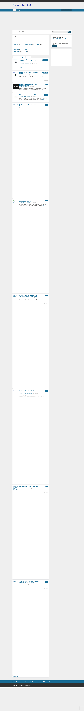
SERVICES (38, 42)
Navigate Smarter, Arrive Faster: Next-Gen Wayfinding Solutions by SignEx (28, 296)
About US (32, 10)
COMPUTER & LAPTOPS (18, 46)
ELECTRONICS (16, 49)
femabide (26, 86)
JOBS (26, 49)
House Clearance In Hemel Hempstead (28, 486)
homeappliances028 (28, 63)
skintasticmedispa (29, 393)
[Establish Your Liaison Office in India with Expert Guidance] (16, 88)
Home (14, 10)
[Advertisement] (42, 20)
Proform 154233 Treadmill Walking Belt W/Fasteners (28, 73)
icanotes (28, 96)
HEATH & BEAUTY (28, 44)
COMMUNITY (16, 44)
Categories (19, 10)
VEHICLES (38, 46)
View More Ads (15, 676)
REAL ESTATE (39, 39)
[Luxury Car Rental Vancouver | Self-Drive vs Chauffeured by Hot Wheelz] (16, 582)
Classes (15, 42)
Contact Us (38, 10)
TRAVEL (38, 44)
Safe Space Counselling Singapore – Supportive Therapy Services (28, 105)
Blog (28, 10)
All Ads (24, 10)
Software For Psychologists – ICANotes (28, 94)
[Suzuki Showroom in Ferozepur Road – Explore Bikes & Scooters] (16, 202)
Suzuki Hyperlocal (27, 202)
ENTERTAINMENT (17, 51)
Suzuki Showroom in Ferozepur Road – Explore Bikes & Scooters (28, 201)
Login (43, 10)
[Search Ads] (69, 32)
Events (26, 39)
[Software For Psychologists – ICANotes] (16, 99)
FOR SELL (27, 42)
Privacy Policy (40, 681)
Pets (26, 51)
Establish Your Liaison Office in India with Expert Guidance (28, 85)
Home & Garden (28, 46)
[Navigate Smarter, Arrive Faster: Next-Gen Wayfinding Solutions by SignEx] (16, 297)
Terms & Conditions (48, 681)
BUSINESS (16, 39)
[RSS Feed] (13, 0)
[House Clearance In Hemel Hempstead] (16, 489)
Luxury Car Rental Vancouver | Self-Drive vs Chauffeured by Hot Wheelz (29, 582)
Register (47, 10)
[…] (21, 67)
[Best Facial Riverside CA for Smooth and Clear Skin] (16, 390)
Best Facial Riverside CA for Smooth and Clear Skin (29, 391)
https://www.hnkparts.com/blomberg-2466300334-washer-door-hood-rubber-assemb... (28, 60)
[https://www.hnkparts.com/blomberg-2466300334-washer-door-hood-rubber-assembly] (16, 64)
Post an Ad (66, 10)
